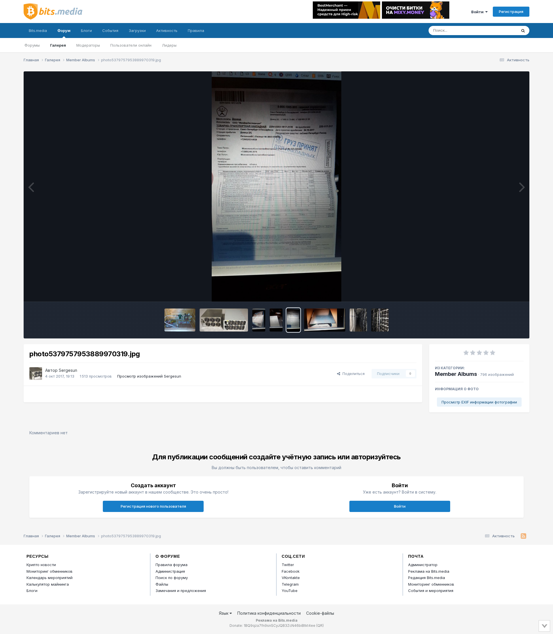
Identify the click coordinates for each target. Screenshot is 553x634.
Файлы (162, 584)
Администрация (170, 571)
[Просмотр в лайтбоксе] (276, 186)
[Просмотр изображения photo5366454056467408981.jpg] (179, 320)
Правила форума (172, 564)
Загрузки (137, 30)
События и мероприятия (430, 590)
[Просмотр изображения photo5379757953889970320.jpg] (276, 320)
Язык (224, 613)
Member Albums (456, 374)
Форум (64, 30)
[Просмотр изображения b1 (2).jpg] (380, 320)
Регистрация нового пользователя (153, 506)
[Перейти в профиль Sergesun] (35, 373)
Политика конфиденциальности (269, 613)
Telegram (290, 584)
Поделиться (352, 373)
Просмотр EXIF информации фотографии (479, 402)
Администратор (423, 564)
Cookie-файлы (320, 613)
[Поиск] (523, 30)
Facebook (291, 571)
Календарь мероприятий (49, 577)
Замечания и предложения (181, 590)
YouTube (290, 590)
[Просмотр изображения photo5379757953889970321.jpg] (258, 320)
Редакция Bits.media (426, 577)
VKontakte (291, 577)
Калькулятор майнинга (47, 584)
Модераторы (88, 45)
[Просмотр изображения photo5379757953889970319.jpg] (293, 320)
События (110, 30)
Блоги (86, 30)
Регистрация (511, 11)
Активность (166, 30)
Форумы (32, 45)
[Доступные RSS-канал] (523, 536)
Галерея (58, 45)
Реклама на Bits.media (428, 571)
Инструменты (504, 291)
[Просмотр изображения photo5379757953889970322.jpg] (324, 320)
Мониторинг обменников (49, 571)
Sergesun (68, 370)
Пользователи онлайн (130, 45)
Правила (196, 30)
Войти (478, 11)
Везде (503, 30)
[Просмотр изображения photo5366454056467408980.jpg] (224, 320)
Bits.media (38, 30)
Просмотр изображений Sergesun (149, 376)
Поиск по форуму (172, 577)
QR (320, 625)
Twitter (288, 564)
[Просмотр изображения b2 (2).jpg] (358, 320)
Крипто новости (41, 564)
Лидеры (169, 45)
